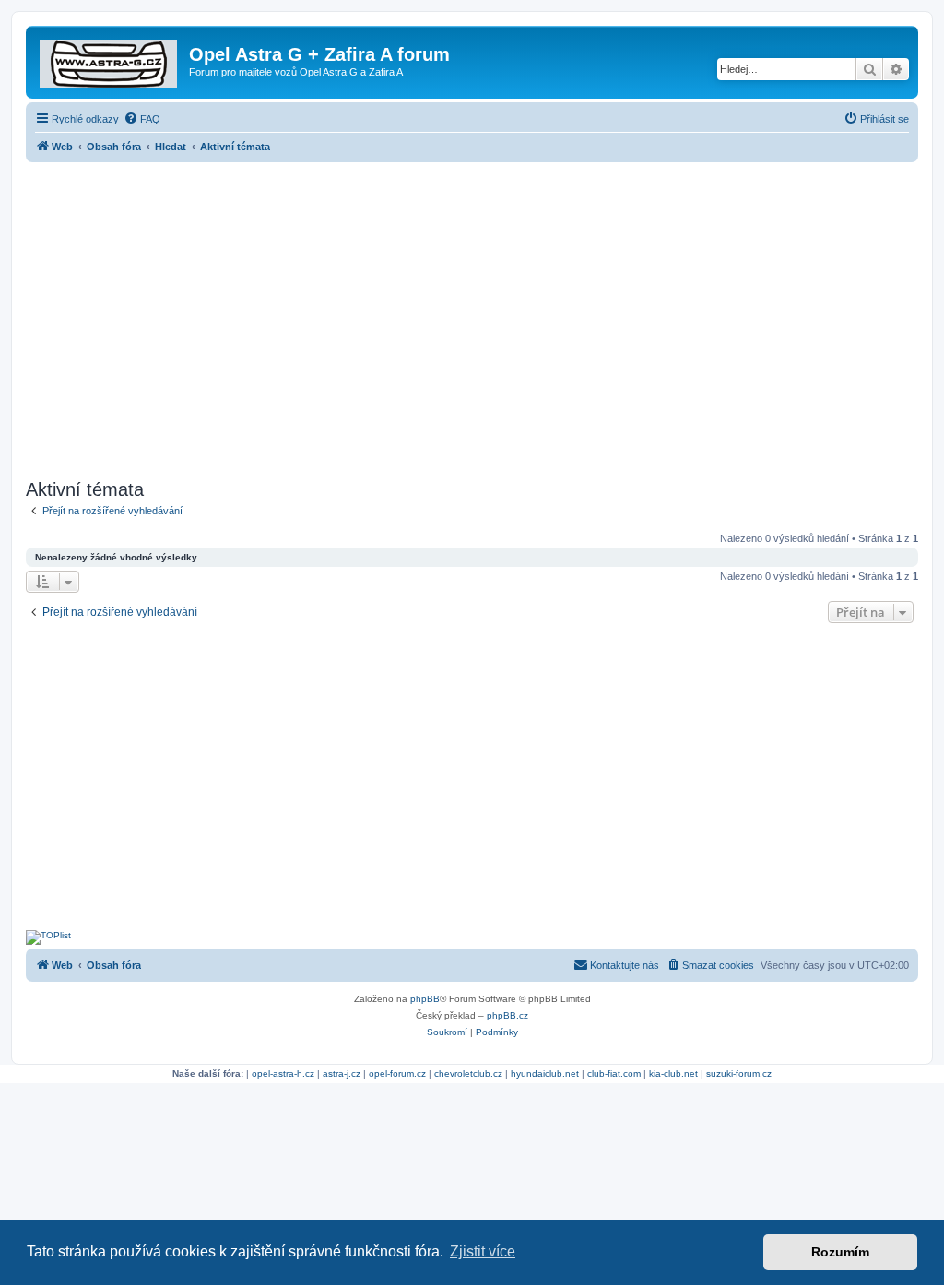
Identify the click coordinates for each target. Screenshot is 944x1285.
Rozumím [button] (840, 1251)
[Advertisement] (472, 315)
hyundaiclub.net (545, 1073)
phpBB (425, 999)
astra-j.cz (341, 1073)
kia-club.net (673, 1073)
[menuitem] (142, 119)
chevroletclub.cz (468, 1073)
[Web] (109, 59)
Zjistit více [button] (482, 1251)
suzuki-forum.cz (739, 1073)
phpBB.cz (507, 1015)
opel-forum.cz (397, 1073)
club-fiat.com (614, 1073)
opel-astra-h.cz (283, 1073)
